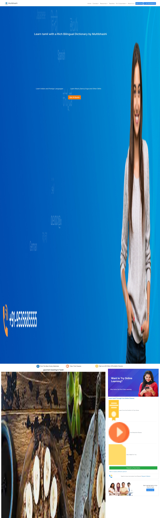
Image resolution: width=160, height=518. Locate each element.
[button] (95, 3)
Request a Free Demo (133, 468)
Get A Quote (74, 97)
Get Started (150, 490)
